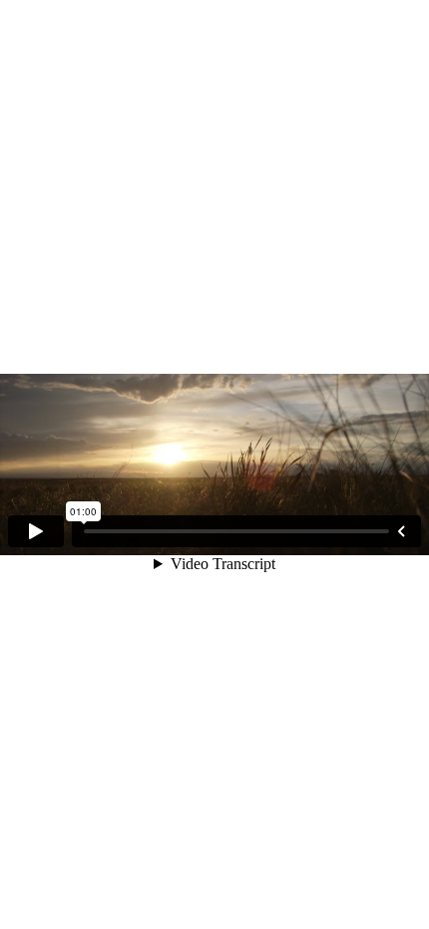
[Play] (36, 531)
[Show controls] (401, 531)
